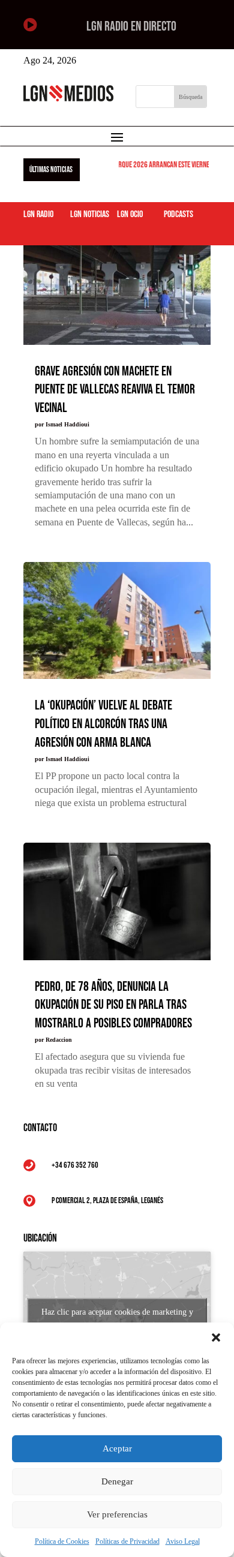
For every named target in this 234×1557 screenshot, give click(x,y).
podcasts (178, 214)
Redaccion (59, 1039)
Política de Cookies (62, 1541)
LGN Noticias (89, 214)
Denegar (117, 1481)
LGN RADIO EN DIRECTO (131, 27)
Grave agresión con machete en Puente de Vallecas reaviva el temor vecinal (115, 390)
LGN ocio (130, 214)
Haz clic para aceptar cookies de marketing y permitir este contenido (117, 1318)
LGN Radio (38, 214)
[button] (216, 1337)
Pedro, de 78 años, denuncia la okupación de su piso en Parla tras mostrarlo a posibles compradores (113, 1005)
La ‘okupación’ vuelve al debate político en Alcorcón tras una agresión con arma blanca (103, 724)
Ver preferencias (117, 1514)
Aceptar (117, 1448)
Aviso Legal (183, 1541)
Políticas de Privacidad (127, 1541)
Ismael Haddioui (67, 424)
